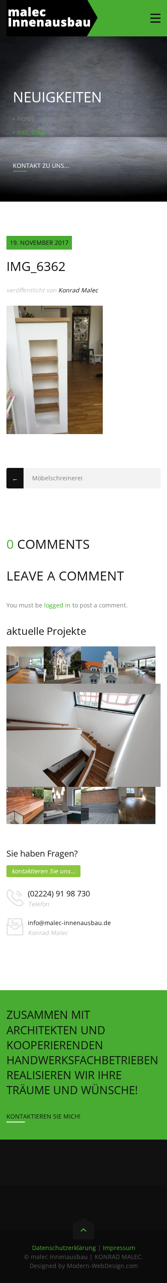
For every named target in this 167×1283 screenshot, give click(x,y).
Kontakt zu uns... (41, 165)
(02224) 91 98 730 (59, 893)
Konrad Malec (78, 290)
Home (26, 119)
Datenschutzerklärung (64, 1248)
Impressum (119, 1248)
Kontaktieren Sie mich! (43, 1116)
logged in (57, 605)
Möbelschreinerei (79, 119)
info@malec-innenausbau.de (69, 923)
